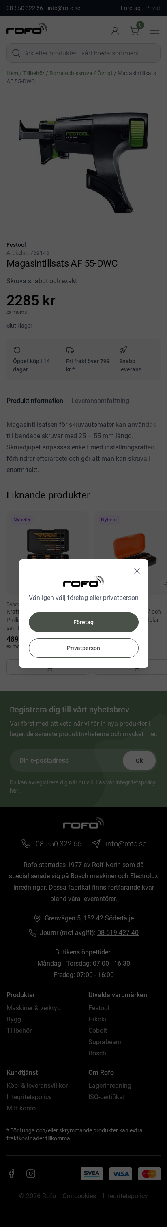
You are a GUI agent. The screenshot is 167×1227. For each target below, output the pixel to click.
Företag (83, 622)
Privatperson (83, 648)
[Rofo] (83, 581)
